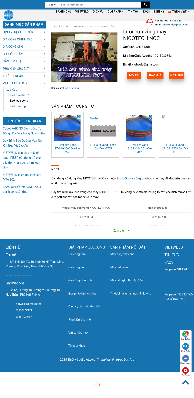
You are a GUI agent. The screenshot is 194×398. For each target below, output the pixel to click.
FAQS (146, 11)
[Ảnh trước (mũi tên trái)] (3, 391)
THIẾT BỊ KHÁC (13, 76)
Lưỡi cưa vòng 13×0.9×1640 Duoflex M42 (139, 148)
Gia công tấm (77, 254)
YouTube (185, 375)
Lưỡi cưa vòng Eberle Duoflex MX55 (103, 146)
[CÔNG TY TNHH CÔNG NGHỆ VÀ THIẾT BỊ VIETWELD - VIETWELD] (10, 15)
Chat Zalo (185, 351)
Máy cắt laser (119, 267)
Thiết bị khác (76, 345)
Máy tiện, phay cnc (122, 254)
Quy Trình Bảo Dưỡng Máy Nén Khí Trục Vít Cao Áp (23, 143)
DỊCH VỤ (98, 11)
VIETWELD (82, 11)
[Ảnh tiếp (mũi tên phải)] (15, 391)
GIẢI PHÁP (114, 11)
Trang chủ (56, 26)
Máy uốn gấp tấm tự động (127, 280)
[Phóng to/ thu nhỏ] (15, 375)
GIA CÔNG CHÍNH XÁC (18, 39)
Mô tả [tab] (55, 169)
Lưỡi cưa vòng (19, 100)
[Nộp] (145, 5)
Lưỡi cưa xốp (18, 106)
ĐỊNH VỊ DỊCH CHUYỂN (18, 32)
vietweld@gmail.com (175, 24)
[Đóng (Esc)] (3, 375)
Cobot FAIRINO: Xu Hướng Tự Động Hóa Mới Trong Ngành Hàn (24, 131)
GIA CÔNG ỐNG (13, 46)
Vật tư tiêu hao (78, 332)
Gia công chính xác (80, 280)
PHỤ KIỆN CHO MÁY (16, 68)
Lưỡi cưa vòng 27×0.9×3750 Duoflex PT (175, 148)
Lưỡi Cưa (11, 89)
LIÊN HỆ (159, 11)
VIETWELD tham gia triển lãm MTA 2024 (22, 177)
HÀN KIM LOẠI (12, 61)
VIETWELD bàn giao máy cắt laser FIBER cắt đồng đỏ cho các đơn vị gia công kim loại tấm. (22, 160)
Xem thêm (119, 230)
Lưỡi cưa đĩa (17, 95)
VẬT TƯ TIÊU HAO (15, 83)
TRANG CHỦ (63, 11)
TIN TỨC (133, 11)
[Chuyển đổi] (44, 32)
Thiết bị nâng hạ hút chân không (130, 293)
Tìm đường (185, 339)
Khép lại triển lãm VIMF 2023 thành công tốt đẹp (22, 189)
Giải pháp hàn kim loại (82, 293)
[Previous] (51, 136)
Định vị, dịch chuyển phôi (84, 306)
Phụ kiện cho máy (80, 319)
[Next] (191, 136)
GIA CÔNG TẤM (13, 54)
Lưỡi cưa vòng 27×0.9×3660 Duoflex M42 (67, 148)
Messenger (185, 363)
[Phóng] (56, 77)
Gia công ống (76, 267)
